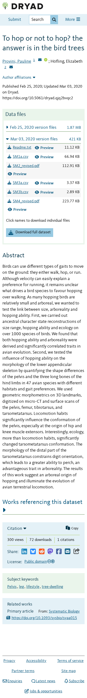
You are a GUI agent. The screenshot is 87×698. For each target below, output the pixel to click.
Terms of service (70, 661)
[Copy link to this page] (76, 551)
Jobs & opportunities (46, 691)
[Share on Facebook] (59, 551)
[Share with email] (67, 551)
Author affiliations (16, 78)
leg (21, 587)
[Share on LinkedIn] (24, 551)
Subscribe (76, 681)
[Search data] (54, 19)
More (70, 20)
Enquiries (14, 681)
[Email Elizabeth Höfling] (11, 67)
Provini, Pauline (16, 61)
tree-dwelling (52, 587)
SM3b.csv (20, 192)
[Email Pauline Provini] (40, 60)
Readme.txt (22, 148)
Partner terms (23, 671)
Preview (47, 147)
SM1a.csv (20, 157)
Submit (14, 20)
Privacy (9, 661)
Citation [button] (14, 528)
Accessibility (36, 661)
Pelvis (12, 587)
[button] (43, 127)
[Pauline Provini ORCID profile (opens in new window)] (46, 60)
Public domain (35, 562)
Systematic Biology (64, 612)
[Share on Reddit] (41, 551)
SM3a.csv (20, 183)
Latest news (45, 681)
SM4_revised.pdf (26, 201)
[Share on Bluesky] (33, 551)
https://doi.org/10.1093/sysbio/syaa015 (44, 618)
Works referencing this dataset (42, 502)
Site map (68, 671)
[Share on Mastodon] (50, 551)
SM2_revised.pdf (26, 166)
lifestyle (32, 587)
